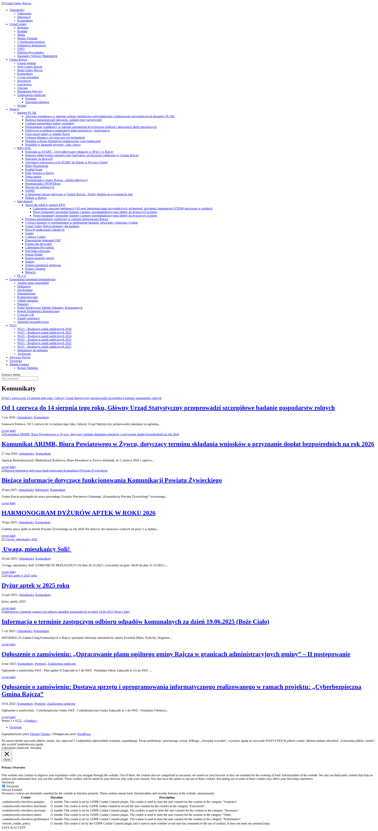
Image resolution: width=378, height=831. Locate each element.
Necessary (12, 786)
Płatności (23, 304)
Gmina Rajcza (18, 59)
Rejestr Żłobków (27, 368)
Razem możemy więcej (39, 258)
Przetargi (30, 98)
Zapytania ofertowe (37, 102)
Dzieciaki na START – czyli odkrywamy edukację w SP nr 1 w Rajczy (69, 151)
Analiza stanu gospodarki (33, 283)
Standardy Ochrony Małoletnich (37, 56)
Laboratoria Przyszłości (39, 247)
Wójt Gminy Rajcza (29, 66)
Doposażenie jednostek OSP (43, 240)
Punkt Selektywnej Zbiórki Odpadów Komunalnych (49, 307)
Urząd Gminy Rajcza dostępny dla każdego (52, 226)
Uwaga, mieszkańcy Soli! (36, 549)
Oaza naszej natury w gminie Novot (47, 134)
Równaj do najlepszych (39, 187)
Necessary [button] (8, 782)
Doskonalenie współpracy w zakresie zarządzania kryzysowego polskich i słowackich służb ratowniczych (91, 127)
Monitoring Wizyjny (30, 91)
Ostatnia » (31, 720)
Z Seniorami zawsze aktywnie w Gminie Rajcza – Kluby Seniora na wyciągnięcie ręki (79, 194)
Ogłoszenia (24, 13)
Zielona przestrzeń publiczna (43, 265)
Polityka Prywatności (30, 52)
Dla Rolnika (24, 290)
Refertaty (23, 27)
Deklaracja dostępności (31, 45)
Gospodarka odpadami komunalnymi (32, 279)
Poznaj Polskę (34, 254)
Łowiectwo (24, 84)
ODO (20, 49)
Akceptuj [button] (35, 747)
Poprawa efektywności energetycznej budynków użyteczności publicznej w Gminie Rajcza (81, 155)
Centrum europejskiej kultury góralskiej (49, 123)
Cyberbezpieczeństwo (31, 42)
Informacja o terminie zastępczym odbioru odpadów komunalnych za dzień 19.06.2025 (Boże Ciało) (135, 621)
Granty (29, 233)
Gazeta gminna (26, 63)
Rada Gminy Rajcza (30, 70)
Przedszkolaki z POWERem (42, 183)
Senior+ (30, 261)
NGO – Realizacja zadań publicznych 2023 (44, 339)
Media (21, 34)
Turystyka (15, 361)
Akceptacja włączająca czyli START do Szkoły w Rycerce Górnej (66, 162)
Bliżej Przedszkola (36, 166)
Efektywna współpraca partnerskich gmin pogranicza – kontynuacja (67, 130)
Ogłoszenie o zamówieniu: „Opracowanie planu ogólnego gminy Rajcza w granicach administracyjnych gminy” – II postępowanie (176, 654)
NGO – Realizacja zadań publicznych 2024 (44, 336)
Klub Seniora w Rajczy (39, 173)
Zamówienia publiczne (31, 95)
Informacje (24, 17)
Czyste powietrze (28, 77)
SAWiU (30, 190)
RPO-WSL (24, 148)
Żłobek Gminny (19, 364)
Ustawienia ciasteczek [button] (15, 747)
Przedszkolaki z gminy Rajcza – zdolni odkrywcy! (56, 180)
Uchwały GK (25, 314)
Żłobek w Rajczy (36, 197)
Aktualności (16, 10)
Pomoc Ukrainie (27, 38)
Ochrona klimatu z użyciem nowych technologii (55, 137)
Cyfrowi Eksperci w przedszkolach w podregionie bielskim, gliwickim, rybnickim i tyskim (81, 222)
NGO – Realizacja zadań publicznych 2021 (44, 346)
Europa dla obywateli (38, 244)
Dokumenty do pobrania (32, 350)
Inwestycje (24, 81)
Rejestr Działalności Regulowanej (38, 311)
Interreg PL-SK (27, 112)
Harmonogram (26, 293)
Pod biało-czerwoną (37, 251)
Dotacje (14, 109)
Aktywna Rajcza (19, 357)
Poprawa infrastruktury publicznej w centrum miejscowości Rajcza (66, 219)
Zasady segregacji (28, 318)
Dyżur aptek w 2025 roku (35, 585)
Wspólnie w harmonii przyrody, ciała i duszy (53, 144)
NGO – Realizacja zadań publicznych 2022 (44, 343)
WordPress (84, 734)
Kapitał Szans (33, 169)
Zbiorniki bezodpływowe (33, 322)
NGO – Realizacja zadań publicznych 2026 (44, 329)
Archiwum (24, 353)
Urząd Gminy (18, 24)
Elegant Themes (40, 734)
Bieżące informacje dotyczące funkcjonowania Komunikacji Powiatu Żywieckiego (112, 480)
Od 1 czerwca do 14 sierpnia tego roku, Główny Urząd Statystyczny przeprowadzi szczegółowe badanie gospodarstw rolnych (168, 407)
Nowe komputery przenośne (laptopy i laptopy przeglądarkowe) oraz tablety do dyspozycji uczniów (95, 212)
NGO (13, 325)
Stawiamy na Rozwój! (39, 158)
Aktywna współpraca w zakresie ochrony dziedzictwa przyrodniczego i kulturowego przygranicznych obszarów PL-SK (99, 116)
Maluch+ (30, 272)
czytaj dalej (9, 430)
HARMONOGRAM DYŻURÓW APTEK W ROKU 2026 (79, 512)
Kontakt (22, 31)
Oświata (22, 88)
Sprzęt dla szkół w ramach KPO (45, 205)
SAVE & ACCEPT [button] (14, 827)
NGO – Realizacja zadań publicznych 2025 (44, 332)
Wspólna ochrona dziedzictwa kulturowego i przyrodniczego (63, 141)
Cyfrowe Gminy (35, 236)
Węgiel (21, 105)
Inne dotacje (24, 201)
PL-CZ (21, 275)
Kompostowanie (27, 297)
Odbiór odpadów (28, 300)
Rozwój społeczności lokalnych (45, 229)
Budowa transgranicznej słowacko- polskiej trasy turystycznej (63, 119)
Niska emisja (33, 176)
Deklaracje (24, 286)
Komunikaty (25, 20)
